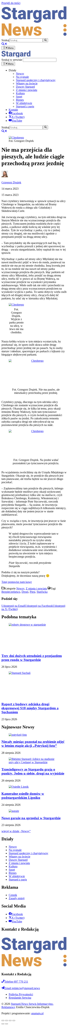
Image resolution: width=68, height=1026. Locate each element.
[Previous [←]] (2, 1023)
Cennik (13, 895)
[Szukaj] (45, 40)
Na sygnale (22, 76)
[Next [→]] (6, 1023)
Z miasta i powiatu (26, 90)
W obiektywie (24, 103)
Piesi (32, 591)
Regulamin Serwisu (20, 997)
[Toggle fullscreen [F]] (10, 1020)
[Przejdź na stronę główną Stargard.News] (34, 36)
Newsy (20, 73)
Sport (19, 96)
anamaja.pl (37, 1013)
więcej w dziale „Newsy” (16, 831)
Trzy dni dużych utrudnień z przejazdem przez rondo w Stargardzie (31, 658)
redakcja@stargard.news (22, 988)
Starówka (42, 591)
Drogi (25, 591)
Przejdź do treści (10, 3)
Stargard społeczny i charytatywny (35, 80)
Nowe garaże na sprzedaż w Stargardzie (31, 818)
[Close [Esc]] (2, 1020)
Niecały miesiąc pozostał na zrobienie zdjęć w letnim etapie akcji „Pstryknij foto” (32, 744)
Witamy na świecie (27, 83)
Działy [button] (12, 70)
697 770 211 (16, 981)
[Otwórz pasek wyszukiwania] (4, 44)
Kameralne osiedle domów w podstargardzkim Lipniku (22, 796)
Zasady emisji (16, 898)
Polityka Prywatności (21, 994)
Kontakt (13, 109)
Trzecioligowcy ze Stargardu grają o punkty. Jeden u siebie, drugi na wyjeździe (32, 771)
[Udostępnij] (6, 1020)
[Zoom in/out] (13, 1020)
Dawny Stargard (25, 86)
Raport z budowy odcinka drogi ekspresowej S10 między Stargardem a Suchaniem (30, 708)
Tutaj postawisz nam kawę (16, 581)
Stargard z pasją (25, 106)
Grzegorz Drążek (11, 182)
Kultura (20, 93)
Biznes (20, 99)
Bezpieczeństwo (10, 591)
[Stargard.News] (15, 56)
